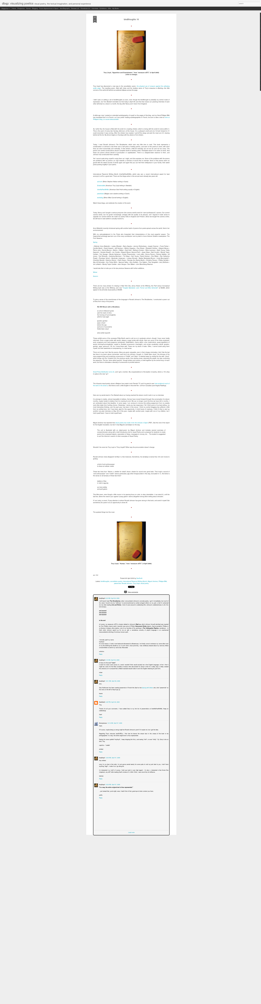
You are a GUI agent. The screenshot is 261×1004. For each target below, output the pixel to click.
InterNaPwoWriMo (103, 189)
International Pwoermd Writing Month (135, 581)
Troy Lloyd (136, 583)
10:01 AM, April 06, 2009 (112, 681)
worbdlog (100, 198)
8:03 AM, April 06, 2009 (112, 598)
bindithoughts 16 (131, 19)
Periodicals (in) (85, 8)
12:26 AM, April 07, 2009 (112, 757)
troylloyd (102, 598)
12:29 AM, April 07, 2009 (112, 784)
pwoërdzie (100, 194)
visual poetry (144, 583)
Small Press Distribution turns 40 (103, 372)
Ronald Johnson (127, 583)
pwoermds (117, 583)
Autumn (95, 276)
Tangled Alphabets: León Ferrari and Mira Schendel (140, 288)
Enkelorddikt (101, 185)
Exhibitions (103, 8)
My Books (115, 8)
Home (14, 8)
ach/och (99, 181)
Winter (95, 272)
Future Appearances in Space (48, 8)
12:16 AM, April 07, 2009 (114, 723)
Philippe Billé (163, 581)
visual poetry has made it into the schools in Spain (131, 423)
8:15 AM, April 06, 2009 (112, 660)
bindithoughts (105, 581)
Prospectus (21, 8)
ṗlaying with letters (147, 687)
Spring (95, 242)
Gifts (109, 8)
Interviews (95, 8)
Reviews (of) (75, 8)
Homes (28, 8)
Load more (131, 832)
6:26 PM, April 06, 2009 (112, 702)
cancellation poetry (116, 581)
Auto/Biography (65, 8)
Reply (100, 654)
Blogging (35, 8)
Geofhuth (139, 578)
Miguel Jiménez (153, 581)
